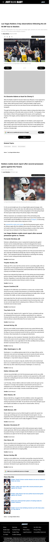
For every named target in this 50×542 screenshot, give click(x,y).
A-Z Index (5, 534)
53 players (34, 219)
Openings (14, 527)
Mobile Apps (6, 529)
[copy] (12, 37)
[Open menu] (3, 2)
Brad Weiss (6, 33)
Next (41, 68)
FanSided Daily (16, 529)
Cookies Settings (16, 534)
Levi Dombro (6, 172)
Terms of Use (6, 532)
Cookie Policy (15, 532)
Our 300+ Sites (37, 527)
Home (5, 152)
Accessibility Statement (40, 532)
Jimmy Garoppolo (21, 146)
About (4, 527)
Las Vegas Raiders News (14, 152)
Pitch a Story (26, 529)
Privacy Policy (37, 529)
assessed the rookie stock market (14, 224)
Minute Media (9, 538)
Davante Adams (7, 146)
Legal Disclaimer (27, 532)
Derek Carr (14, 146)
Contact (25, 527)
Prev (8, 68)
